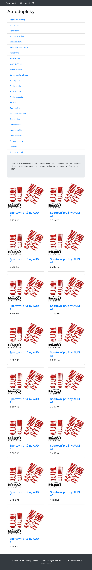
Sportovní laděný (17, 36)
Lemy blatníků (16, 64)
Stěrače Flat (15, 58)
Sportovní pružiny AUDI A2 (65, 494)
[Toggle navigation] (83, 3)
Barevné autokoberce (19, 47)
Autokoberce (15, 91)
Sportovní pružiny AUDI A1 (65, 214)
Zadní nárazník (16, 135)
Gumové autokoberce (19, 75)
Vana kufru (14, 53)
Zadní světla (15, 108)
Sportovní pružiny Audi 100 (20, 3)
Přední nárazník (16, 97)
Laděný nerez (15, 124)
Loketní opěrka (16, 130)
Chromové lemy (16, 141)
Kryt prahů (14, 25)
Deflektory (14, 31)
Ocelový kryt (15, 119)
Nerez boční (15, 147)
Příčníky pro (15, 80)
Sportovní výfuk (16, 152)
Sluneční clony (16, 42)
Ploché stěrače (16, 69)
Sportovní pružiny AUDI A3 (24, 214)
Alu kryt (13, 102)
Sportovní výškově (18, 113)
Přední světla (15, 86)
